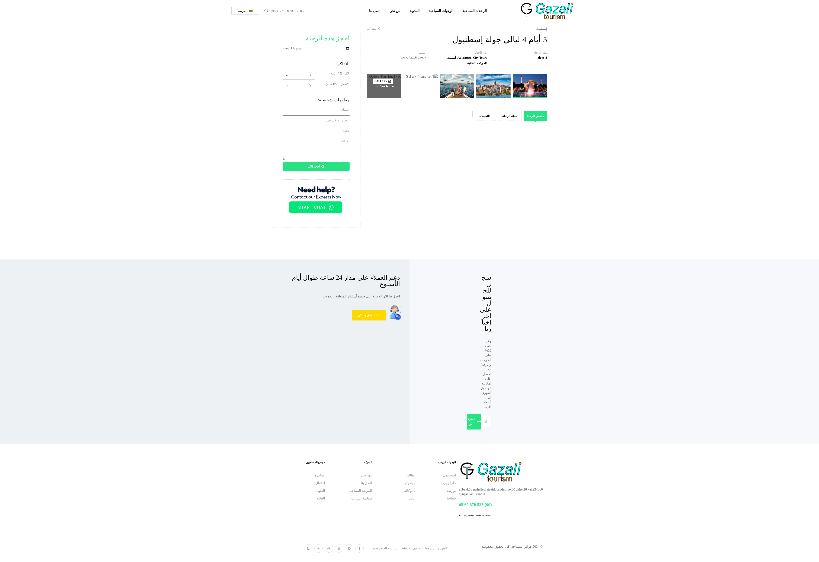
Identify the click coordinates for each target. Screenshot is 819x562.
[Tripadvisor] (318, 548)
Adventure (464, 57)
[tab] (535, 116)
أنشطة (452, 57)
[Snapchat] (349, 548)
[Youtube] (329, 548)
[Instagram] (339, 548)
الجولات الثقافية (477, 63)
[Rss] (308, 548)
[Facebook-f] (359, 548)
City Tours (480, 57)
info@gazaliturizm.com (475, 515)
